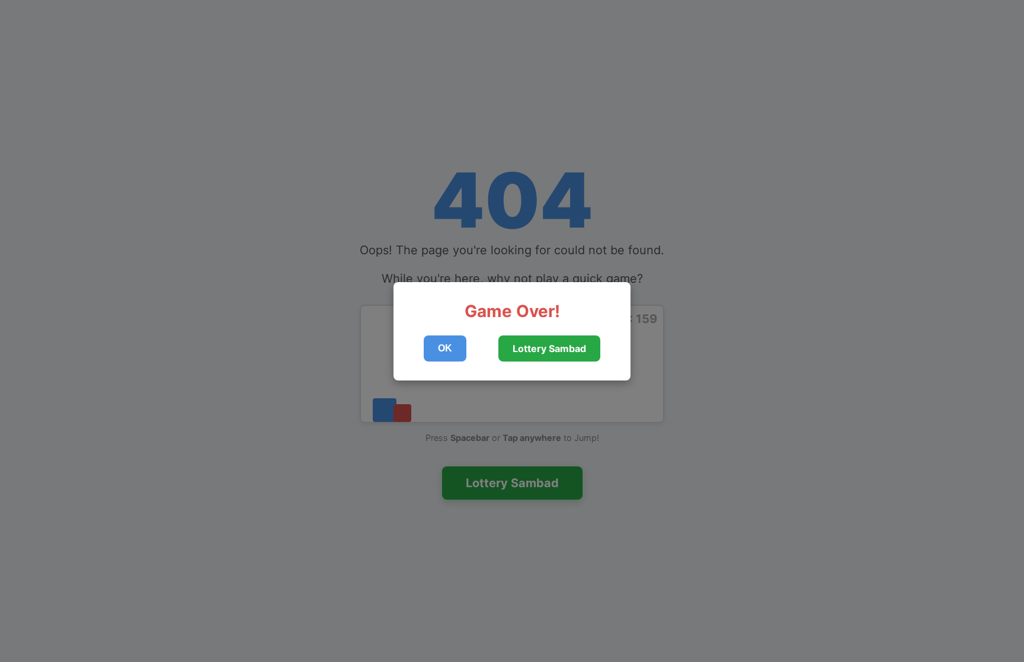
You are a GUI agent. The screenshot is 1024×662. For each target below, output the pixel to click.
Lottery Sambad (549, 348)
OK (445, 348)
